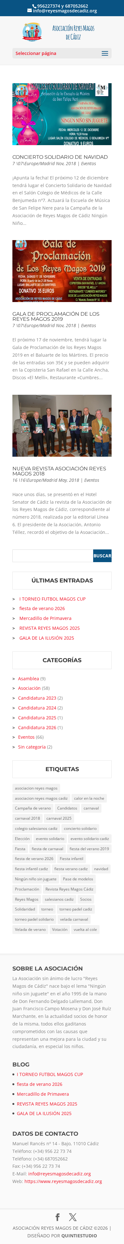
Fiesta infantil (71, 858)
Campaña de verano (33, 808)
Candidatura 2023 (37, 698)
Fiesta (20, 848)
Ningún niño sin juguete (36, 879)
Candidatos (67, 808)
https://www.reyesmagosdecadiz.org (63, 1181)
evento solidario (50, 838)
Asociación (29, 688)
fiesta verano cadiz (71, 868)
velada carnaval (74, 919)
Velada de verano (30, 929)
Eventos (88, 163)
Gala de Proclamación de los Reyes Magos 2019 (56, 316)
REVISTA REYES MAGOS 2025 (49, 628)
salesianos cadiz (59, 899)
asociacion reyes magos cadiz (41, 798)
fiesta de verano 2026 (42, 608)
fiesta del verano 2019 (89, 848)
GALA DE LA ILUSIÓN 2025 (46, 638)
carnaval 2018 (27, 818)
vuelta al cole (85, 929)
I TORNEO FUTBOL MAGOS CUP (52, 599)
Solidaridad (25, 909)
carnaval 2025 (59, 818)
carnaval (91, 808)
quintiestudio (79, 1236)
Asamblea (28, 679)
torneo (47, 909)
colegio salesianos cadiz (36, 828)
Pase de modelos (78, 879)
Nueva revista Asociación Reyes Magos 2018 (59, 471)
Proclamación (27, 889)
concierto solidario (80, 828)
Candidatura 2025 (37, 718)
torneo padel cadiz (75, 909)
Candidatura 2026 (37, 727)
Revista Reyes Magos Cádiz (69, 889)
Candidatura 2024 (37, 708)
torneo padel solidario (34, 919)
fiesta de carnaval (47, 848)
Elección (22, 838)
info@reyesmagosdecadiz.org (59, 1174)
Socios (86, 899)
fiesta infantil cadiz (31, 868)
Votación (59, 929)
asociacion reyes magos (36, 788)
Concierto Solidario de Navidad (60, 157)
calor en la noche (89, 798)
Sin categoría (32, 747)
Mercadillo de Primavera (45, 618)
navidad (101, 868)
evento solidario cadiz (90, 838)
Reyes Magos (26, 899)
